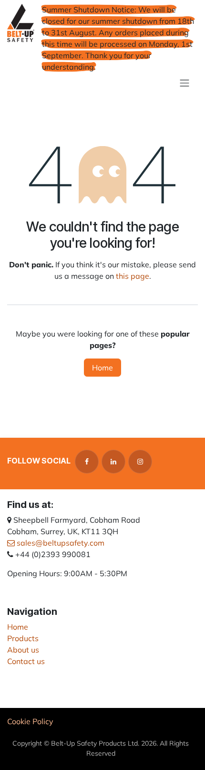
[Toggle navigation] (184, 83)
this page (132, 276)
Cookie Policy (30, 721)
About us (23, 649)
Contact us (26, 661)
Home (102, 367)
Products (23, 638)
